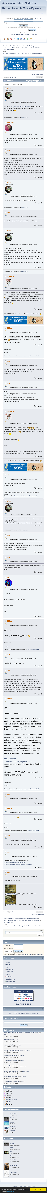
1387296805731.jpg (11, 894)
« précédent (35, 74)
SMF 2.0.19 (16, 1186)
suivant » (41, 74)
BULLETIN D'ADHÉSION (23, 1004)
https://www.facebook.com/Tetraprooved (25, 496)
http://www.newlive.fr (33, 356)
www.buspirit (24, 117)
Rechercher (9, 969)
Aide (7, 967)
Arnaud (12, 1122)
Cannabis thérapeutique (11, 1060)
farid (11, 1156)
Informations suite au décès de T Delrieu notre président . (21, 1033)
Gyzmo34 (10, 277)
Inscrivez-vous (10, 981)
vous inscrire (37, 18)
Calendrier (9, 972)
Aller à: (41, 930)
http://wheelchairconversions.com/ (14, 862)
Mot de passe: (8, 948)
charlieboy (13, 1126)
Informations (10, 1191)
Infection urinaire (9, 1040)
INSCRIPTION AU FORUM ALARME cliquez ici (23, 34)
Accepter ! (38, 1190)
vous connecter (25, 18)
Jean (5, 1034)
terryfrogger (13, 1165)
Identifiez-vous (10, 979)
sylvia (22, 1060)
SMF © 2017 (23, 1186)
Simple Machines (31, 1186)
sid (8, 475)
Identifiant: (9, 945)
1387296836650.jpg (11, 904)
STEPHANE (13, 1172)
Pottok (9, 1102)
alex (8, 150)
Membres (9, 976)
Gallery (8, 974)
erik (8, 577)
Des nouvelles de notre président (14, 1050)
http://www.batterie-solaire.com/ (20, 106)
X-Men (9, 328)
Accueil (8, 962)
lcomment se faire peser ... (12, 1066)
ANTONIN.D (11, 122)
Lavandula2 (25, 1071)
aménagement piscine (10, 1055)
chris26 (29, 1050)
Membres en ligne (11, 1099)
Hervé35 (19, 1045)
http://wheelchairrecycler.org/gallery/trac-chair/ (18, 864)
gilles (9, 88)
